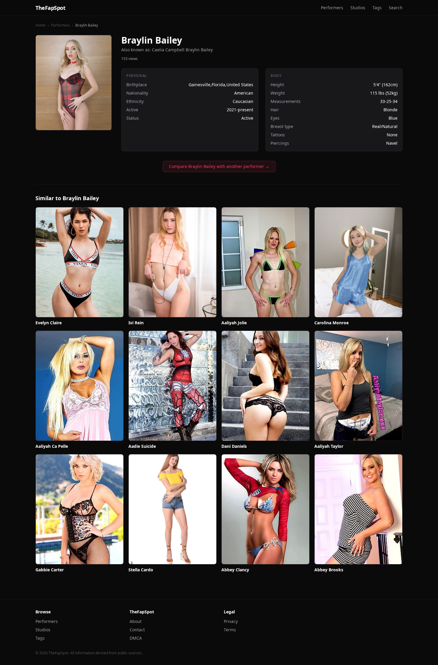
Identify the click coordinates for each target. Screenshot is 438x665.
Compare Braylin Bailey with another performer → (219, 166)
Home (40, 25)
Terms (230, 629)
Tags (377, 7)
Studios (357, 7)
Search (396, 7)
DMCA (136, 638)
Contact (137, 629)
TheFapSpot (50, 7)
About (136, 621)
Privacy (231, 621)
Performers (332, 7)
